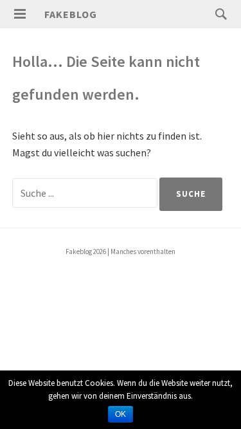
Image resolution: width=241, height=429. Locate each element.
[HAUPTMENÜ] (20, 14)
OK (120, 414)
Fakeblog (70, 14)
